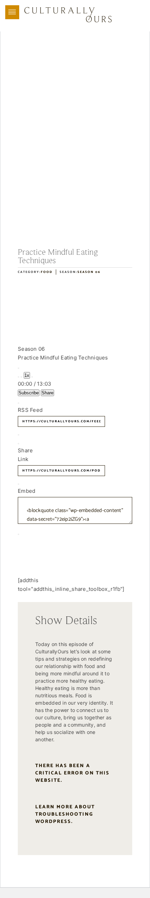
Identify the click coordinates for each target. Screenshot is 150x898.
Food (46, 272)
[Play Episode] (18, 368)
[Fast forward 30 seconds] (32, 377)
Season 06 (88, 272)
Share (47, 392)
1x (26, 375)
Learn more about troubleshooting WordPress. (65, 814)
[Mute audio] (18, 377)
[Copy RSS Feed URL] (18, 435)
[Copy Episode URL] (18, 484)
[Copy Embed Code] (18, 534)
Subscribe (28, 392)
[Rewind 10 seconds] (21, 377)
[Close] (18, 403)
